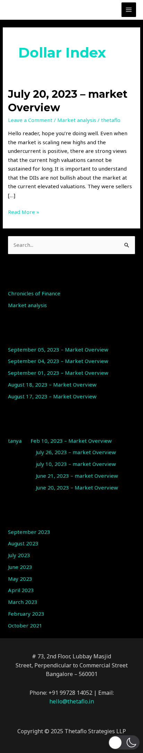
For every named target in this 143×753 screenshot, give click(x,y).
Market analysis (76, 119)
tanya (15, 440)
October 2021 (25, 625)
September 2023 (29, 531)
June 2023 (20, 566)
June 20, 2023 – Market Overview (77, 487)
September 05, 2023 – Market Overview (58, 349)
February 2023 (26, 613)
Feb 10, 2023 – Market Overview (71, 440)
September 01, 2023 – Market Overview (58, 372)
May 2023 (20, 578)
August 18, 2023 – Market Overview (52, 384)
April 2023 (21, 590)
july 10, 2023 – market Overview (76, 463)
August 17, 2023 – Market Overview (52, 396)
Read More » (23, 211)
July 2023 (19, 555)
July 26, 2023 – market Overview (76, 452)
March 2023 (22, 601)
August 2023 (23, 543)
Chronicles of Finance (34, 293)
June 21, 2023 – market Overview (77, 475)
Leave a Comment (30, 119)
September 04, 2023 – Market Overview (58, 360)
